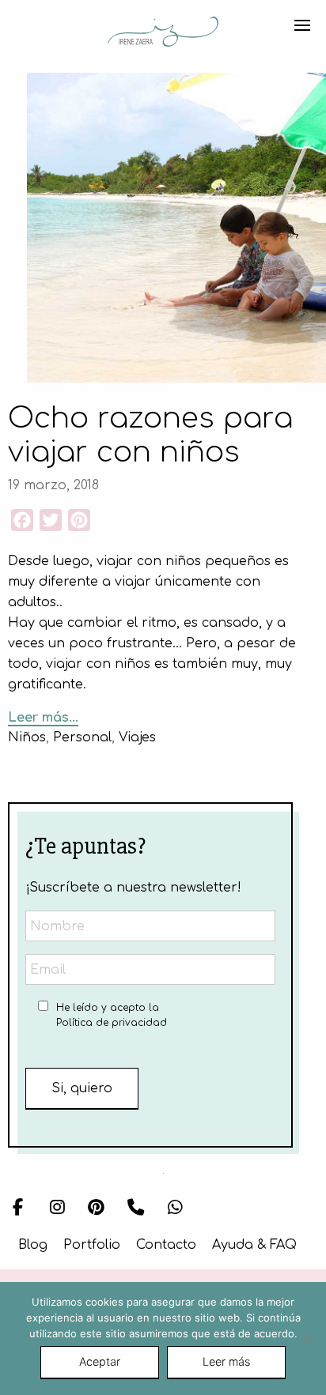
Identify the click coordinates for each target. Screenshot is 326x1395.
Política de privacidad (111, 1022)
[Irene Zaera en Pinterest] (96, 1208)
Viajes (137, 737)
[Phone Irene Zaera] (136, 1208)
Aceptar (99, 1361)
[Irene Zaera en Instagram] (57, 1208)
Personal (82, 737)
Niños (27, 737)
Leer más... (43, 718)
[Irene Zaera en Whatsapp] (175, 1208)
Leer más (226, 1361)
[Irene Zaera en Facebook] (18, 1208)
